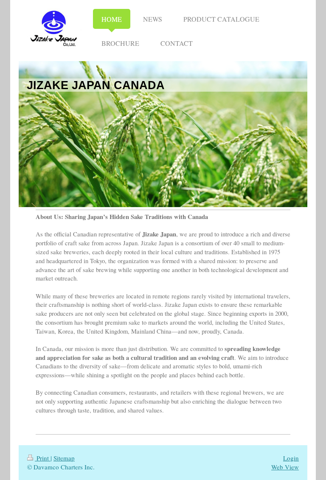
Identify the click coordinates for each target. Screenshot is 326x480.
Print (43, 458)
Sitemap (64, 458)
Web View (285, 467)
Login (291, 458)
